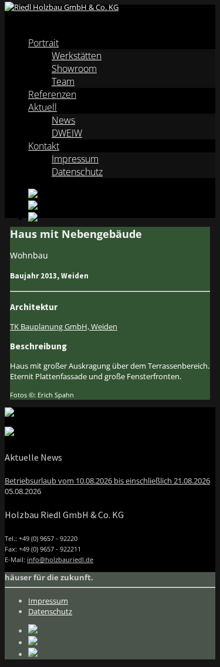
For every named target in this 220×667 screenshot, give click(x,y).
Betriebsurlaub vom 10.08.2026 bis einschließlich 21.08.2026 (107, 480)
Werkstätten (76, 55)
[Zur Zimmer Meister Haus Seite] (9, 414)
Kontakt (43, 145)
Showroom (74, 68)
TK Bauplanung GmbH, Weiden (63, 326)
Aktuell (42, 107)
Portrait (43, 42)
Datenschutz (77, 171)
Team (63, 81)
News (63, 120)
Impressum (75, 158)
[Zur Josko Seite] (9, 433)
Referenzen (52, 94)
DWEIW (67, 133)
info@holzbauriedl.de (60, 559)
